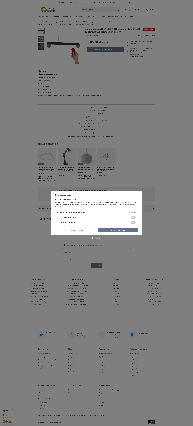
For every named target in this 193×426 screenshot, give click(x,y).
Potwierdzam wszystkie (117, 230)
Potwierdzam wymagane (75, 230)
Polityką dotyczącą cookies (101, 202)
